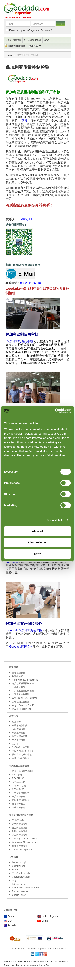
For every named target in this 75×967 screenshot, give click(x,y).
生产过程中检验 (19, 736)
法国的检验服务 (19, 831)
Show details (55, 520)
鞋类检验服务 (18, 803)
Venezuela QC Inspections (25, 841)
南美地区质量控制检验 (23, 683)
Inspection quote (16, 45)
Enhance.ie (60, 948)
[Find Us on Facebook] (41, 953)
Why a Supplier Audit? (23, 705)
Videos (15, 869)
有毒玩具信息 (18, 781)
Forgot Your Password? (40, 30)
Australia (12, 925)
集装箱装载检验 (19, 725)
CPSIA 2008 (18, 789)
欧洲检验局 (17, 675)
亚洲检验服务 (18, 686)
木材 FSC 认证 (19, 785)
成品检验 (16, 721)
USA (10, 920)
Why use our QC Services (24, 697)
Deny (37, 553)
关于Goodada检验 (21, 872)
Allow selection (37, 542)
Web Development (37, 948)
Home (10, 54)
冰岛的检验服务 (19, 834)
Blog (14, 880)
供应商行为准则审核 (22, 754)
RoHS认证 (17, 774)
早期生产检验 (18, 732)
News (46, 39)
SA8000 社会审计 (20, 747)
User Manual (18, 865)
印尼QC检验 (18, 820)
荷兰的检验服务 (19, 823)
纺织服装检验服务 (20, 799)
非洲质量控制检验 (20, 694)
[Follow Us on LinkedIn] (32, 953)
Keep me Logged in (19, 30)
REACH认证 (18, 778)
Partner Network (20, 891)
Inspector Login (19, 862)
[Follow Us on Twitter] (37, 953)
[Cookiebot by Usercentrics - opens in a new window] (55, 410)
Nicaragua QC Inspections (25, 838)
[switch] (65, 483)
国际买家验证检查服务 (23, 750)
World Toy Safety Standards (25, 887)
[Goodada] (26, 8)
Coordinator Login (21, 876)
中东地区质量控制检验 (23, 690)
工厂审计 (16, 743)
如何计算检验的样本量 (23, 770)
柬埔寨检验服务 (19, 845)
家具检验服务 (18, 796)
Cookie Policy (19, 894)
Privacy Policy (19, 883)
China (45, 920)
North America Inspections (25, 679)
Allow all (37, 531)
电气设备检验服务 (20, 792)
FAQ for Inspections (21, 708)
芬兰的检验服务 (19, 827)
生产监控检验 (18, 739)
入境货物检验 (18, 728)
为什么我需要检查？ (22, 701)
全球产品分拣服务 (20, 757)
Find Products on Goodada (17, 17)
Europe (11, 916)
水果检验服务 (18, 807)
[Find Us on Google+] (45, 953)
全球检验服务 (18, 672)
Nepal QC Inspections (23, 849)
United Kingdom (50, 916)
